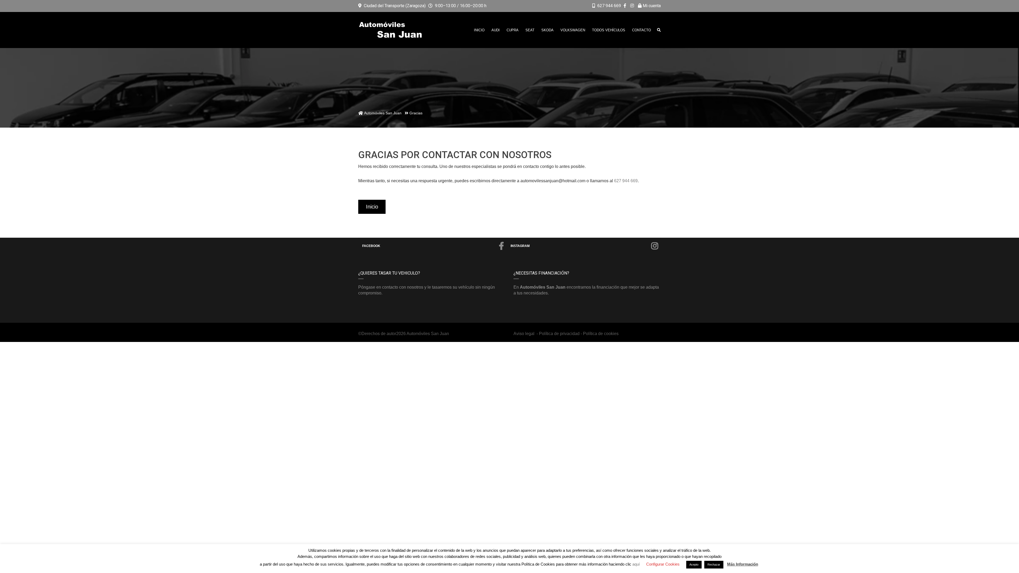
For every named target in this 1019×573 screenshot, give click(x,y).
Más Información (742, 564)
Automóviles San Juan (428, 333)
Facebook (371, 246)
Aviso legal (524, 333)
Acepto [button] (693, 564)
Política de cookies (601, 333)
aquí (636, 564)
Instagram (520, 246)
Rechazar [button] (713, 564)
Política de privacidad (559, 333)
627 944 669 (609, 5)
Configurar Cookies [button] (663, 564)
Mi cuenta (651, 5)
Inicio (372, 207)
